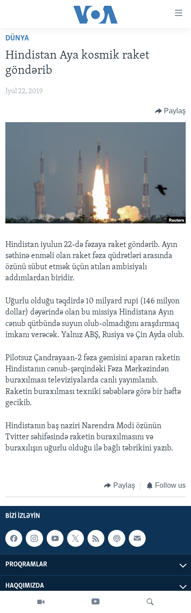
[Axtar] (150, 602)
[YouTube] (95, 602)
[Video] (41, 602)
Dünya (17, 39)
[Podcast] (116, 538)
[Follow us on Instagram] (34, 538)
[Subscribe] (137, 538)
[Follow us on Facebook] (13, 538)
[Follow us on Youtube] (55, 538)
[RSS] (96, 538)
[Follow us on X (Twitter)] (75, 538)
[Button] (170, 111)
